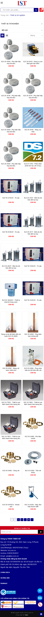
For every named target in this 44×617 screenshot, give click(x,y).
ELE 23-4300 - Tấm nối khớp (33, 471)
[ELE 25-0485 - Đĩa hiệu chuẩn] (33, 424)
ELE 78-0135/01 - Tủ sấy (11, 232)
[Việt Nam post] (18, 602)
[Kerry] (30, 602)
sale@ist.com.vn (12, 556)
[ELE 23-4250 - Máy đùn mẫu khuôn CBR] (33, 492)
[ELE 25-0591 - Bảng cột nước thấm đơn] (11, 356)
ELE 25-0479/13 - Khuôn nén (10, 505)
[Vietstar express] (18, 606)
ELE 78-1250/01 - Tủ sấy (33, 266)
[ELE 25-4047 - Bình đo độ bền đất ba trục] (11, 254)
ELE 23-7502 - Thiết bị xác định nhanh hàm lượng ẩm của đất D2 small (11, 403)
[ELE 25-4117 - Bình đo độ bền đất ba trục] (33, 220)
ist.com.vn (12, 550)
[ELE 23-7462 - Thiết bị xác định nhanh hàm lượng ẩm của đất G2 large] (33, 390)
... (25, 519)
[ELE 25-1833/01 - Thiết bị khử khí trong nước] (11, 288)
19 (29, 519)
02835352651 (12, 553)
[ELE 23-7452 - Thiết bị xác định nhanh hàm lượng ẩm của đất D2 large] (11, 424)
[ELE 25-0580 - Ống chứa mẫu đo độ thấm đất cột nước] (33, 356)
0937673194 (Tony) (20, 548)
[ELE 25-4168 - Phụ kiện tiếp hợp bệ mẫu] (11, 117)
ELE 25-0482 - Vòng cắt (11, 470)
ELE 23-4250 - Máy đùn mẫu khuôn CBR (33, 505)
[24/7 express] (6, 606)
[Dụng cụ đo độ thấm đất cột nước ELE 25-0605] (11, 322)
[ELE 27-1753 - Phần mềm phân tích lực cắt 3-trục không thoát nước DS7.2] (33, 151)
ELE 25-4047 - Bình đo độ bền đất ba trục (11, 267)
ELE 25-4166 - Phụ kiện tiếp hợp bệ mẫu (11, 165)
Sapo (26, 615)
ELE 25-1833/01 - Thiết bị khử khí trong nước (11, 301)
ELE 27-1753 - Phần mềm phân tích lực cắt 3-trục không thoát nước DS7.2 (33, 165)
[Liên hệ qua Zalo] (39, 598)
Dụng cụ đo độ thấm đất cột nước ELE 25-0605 (11, 335)
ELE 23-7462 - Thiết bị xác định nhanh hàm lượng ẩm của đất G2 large (33, 403)
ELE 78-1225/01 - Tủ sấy (33, 300)
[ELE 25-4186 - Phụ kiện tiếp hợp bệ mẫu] (11, 49)
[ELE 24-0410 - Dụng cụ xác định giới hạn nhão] (33, 49)
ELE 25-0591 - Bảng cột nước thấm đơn (11, 369)
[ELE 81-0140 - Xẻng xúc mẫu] (33, 117)
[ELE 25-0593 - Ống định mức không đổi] (33, 322)
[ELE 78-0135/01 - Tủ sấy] (11, 220)
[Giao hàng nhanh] (6, 602)
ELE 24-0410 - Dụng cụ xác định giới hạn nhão (33, 62)
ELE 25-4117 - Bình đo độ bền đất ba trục (33, 233)
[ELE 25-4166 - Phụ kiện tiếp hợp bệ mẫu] (11, 151)
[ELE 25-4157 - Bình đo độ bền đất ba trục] (33, 185)
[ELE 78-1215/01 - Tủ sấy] (11, 185)
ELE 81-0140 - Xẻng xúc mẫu (33, 130)
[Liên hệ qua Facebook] (39, 591)
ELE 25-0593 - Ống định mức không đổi (33, 335)
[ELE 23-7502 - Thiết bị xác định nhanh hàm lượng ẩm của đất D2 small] (11, 390)
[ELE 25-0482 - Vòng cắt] (11, 458)
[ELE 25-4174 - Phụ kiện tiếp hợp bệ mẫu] (33, 83)
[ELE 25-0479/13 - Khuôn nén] (11, 492)
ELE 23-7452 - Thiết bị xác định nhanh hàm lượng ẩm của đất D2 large (11, 437)
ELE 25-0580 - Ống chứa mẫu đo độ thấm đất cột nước (33, 369)
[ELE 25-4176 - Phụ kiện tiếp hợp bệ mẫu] (11, 83)
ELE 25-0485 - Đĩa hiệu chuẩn (33, 437)
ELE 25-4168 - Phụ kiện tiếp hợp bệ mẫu (11, 130)
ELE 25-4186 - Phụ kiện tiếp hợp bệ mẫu (11, 62)
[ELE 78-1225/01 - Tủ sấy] (33, 288)
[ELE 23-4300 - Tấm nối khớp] (33, 458)
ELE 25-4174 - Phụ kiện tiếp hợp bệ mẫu (33, 96)
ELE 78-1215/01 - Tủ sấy (11, 198)
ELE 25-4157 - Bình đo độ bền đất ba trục (33, 199)
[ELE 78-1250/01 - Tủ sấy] (33, 254)
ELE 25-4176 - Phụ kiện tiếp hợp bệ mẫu (11, 96)
